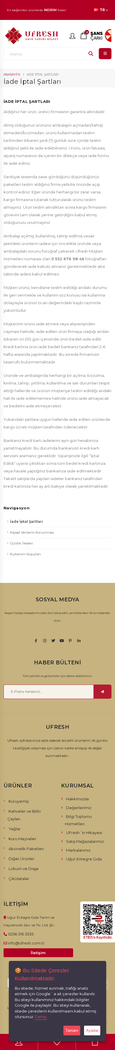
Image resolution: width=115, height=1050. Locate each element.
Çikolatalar (19, 878)
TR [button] (102, 10)
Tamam (71, 1030)
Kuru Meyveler (22, 838)
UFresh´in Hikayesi (84, 832)
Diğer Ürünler (21, 858)
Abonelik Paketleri (26, 848)
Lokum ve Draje (24, 868)
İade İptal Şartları (26, 522)
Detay (41, 1016)
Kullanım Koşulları (25, 554)
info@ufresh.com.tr (26, 943)
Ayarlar (92, 1030)
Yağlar (15, 828)
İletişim (38, 953)
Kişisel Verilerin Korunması (32, 532)
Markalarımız (78, 850)
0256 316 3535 (21, 934)
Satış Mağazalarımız (85, 841)
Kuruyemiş (19, 801)
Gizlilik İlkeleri (21, 543)
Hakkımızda (77, 799)
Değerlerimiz (78, 807)
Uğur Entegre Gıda (84, 859)
